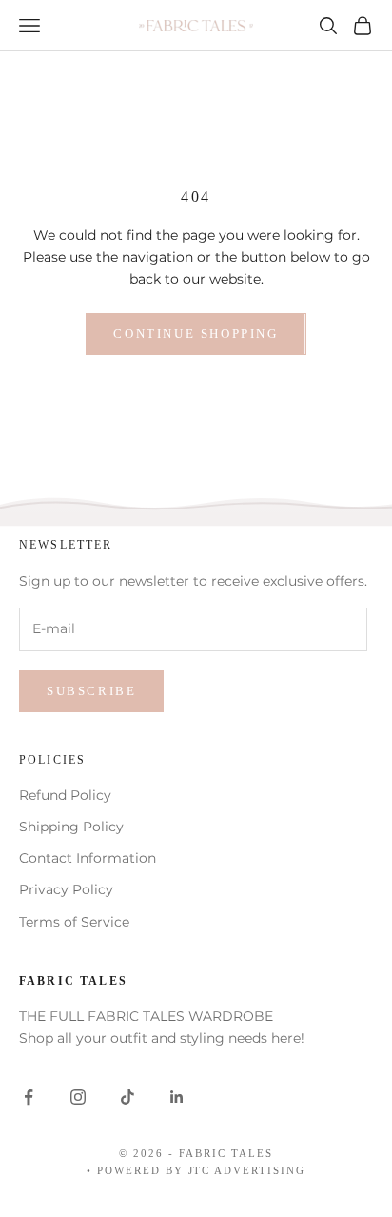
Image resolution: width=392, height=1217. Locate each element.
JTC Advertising (247, 1170)
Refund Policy (65, 795)
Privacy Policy (66, 889)
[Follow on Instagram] (78, 1097)
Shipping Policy (71, 826)
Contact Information (87, 858)
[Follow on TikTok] (127, 1097)
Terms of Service (74, 921)
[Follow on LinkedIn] (176, 1097)
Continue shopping (195, 334)
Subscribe (91, 691)
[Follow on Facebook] (28, 1097)
